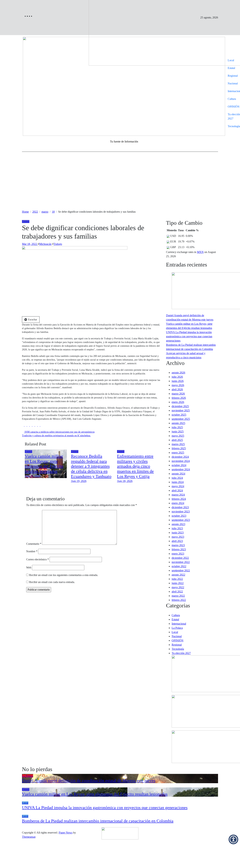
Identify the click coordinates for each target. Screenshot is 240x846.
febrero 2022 (179, 599)
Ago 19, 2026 (78, 480)
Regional (177, 644)
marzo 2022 (178, 595)
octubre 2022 (179, 566)
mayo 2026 (178, 385)
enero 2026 (178, 402)
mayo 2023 (178, 536)
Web (28, 567)
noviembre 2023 (181, 511)
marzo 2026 (178, 393)
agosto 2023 (178, 524)
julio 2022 (177, 578)
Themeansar (28, 836)
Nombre (31, 551)
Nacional (177, 636)
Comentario (33, 543)
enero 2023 (178, 553)
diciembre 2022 (180, 557)
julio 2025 (177, 427)
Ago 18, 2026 (124, 480)
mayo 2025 (178, 435)
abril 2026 (177, 389)
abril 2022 (177, 591)
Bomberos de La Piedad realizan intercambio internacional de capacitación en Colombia (97, 821)
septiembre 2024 (181, 469)
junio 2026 (178, 380)
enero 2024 (178, 503)
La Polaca (177, 627)
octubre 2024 (179, 465)
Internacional (179, 623)
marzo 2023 (178, 545)
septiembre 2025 (181, 418)
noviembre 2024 (181, 460)
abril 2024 (177, 490)
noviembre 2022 (181, 562)
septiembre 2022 (181, 570)
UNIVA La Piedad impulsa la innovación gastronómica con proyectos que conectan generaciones (189, 336)
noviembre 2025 (181, 410)
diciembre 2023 (180, 507)
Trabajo (58, 243)
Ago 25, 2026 (32, 475)
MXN (200, 252)
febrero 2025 (179, 448)
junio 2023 (178, 532)
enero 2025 (178, 452)
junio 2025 (178, 431)
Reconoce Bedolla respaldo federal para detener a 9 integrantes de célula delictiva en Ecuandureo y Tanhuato (91, 466)
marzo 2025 (178, 444)
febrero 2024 (179, 498)
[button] (233, 839)
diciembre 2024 (180, 456)
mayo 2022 (178, 587)
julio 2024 (177, 477)
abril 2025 (177, 439)
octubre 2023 (179, 515)
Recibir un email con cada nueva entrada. (52, 582)
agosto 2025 (178, 423)
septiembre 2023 (181, 519)
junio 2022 (178, 583)
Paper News (65, 832)
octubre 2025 (179, 414)
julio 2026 (177, 376)
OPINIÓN (177, 640)
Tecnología (178, 648)
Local (231, 60)
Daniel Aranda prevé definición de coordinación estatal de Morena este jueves (88, 780)
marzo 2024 (178, 494)
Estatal (231, 67)
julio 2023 (177, 528)
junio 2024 (178, 482)
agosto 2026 (178, 372)
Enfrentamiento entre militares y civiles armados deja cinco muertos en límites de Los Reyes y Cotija (135, 466)
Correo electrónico (37, 559)
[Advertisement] (120, 183)
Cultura (232, 98)
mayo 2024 (178, 486)
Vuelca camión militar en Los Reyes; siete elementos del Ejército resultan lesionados (94, 794)
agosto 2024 (178, 473)
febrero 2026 (179, 397)
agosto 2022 (178, 574)
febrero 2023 (179, 549)
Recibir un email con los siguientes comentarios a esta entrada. (63, 575)
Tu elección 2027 (181, 653)
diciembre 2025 (180, 406)
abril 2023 (177, 540)
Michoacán (45, 243)
